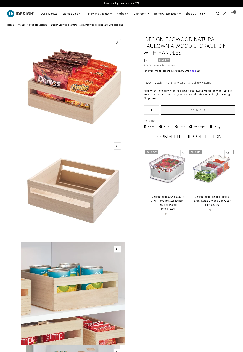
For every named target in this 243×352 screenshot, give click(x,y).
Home (10, 24)
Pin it (182, 126)
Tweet (167, 126)
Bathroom (140, 13)
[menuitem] (49, 14)
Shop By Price (194, 13)
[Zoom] (117, 42)
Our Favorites (49, 13)
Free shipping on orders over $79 (121, 3)
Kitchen (121, 13)
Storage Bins (70, 13)
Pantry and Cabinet (97, 13)
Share (151, 126)
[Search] (217, 14)
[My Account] (224, 14)
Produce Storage (38, 24)
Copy (215, 126)
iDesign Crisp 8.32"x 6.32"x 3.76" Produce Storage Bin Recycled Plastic (167, 200)
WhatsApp (199, 126)
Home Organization (166, 13)
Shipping (148, 64)
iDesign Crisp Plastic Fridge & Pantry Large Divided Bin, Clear (211, 198)
